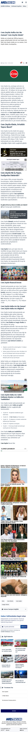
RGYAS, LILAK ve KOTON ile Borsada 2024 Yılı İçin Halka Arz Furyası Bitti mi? (18, 153)
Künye (24, 6)
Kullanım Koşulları (16, 6)
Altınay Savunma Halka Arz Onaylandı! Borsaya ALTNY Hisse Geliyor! (18, 215)
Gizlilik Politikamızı (6, 631)
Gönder (14, 711)
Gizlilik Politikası (5, 6)
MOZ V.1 (22, 730)
